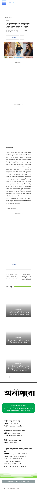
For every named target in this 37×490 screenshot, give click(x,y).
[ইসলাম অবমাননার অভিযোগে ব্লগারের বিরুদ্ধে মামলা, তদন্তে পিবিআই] (18, 331)
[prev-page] (7, 377)
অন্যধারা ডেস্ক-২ (15, 31)
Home (6, 17)
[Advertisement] (18, 81)
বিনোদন (10, 17)
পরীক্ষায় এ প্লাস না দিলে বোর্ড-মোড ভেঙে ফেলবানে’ (12, 277)
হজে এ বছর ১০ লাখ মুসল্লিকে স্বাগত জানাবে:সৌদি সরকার (26, 278)
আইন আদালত (18, 309)
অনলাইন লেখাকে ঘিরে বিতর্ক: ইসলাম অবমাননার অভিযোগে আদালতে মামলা (18, 313)
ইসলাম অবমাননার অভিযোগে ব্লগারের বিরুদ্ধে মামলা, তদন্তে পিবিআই (18, 341)
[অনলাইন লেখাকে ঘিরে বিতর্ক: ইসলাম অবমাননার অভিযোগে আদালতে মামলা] (18, 303)
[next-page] (10, 377)
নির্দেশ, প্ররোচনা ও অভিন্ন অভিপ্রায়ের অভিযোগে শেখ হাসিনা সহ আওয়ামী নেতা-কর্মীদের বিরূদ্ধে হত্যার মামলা (18, 368)
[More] (22, 37)
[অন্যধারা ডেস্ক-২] (7, 31)
